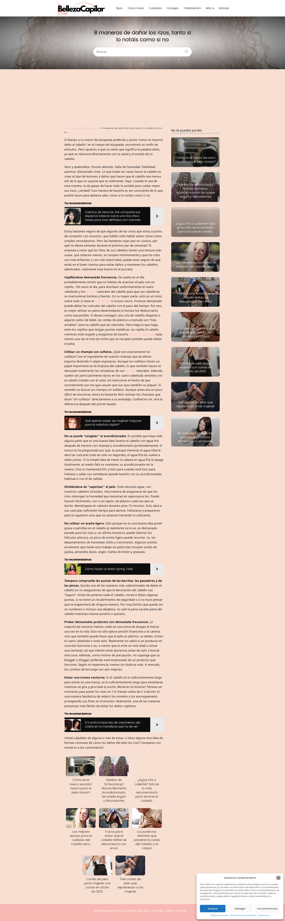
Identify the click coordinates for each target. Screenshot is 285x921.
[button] (278, 877)
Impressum (264, 915)
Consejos (173, 8)
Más (208, 8)
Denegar (240, 908)
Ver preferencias (267, 908)
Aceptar (213, 908)
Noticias (224, 8)
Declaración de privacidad (243, 915)
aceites (91, 292)
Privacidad (157, 910)
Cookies (170, 910)
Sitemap (181, 910)
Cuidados (155, 8)
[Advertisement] (142, 97)
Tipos (119, 8)
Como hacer (136, 8)
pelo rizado (102, 301)
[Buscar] (185, 50)
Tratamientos (192, 8)
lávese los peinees (141, 334)
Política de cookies (219, 915)
